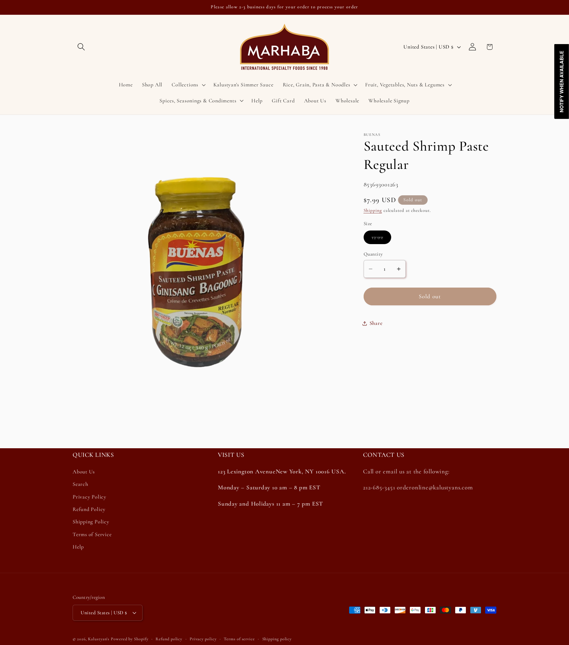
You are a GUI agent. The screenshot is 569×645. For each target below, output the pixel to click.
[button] (81, 46)
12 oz (381, 239)
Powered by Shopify (129, 638)
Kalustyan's (98, 638)
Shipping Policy (91, 522)
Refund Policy (89, 509)
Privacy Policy (89, 497)
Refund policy (169, 638)
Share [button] (376, 323)
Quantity (373, 254)
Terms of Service (92, 534)
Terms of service (239, 638)
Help (78, 547)
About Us (84, 472)
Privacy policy (203, 638)
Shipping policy (277, 638)
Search (80, 484)
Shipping (373, 210)
